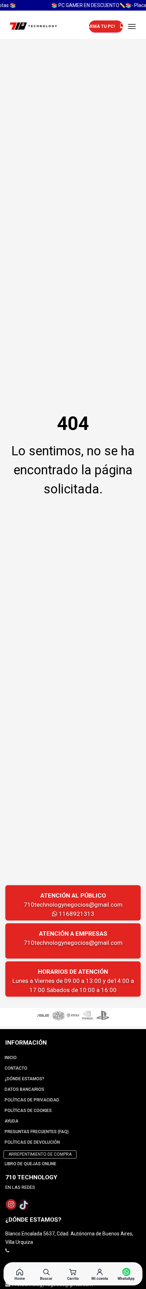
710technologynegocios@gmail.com (73, 904)
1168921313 (75, 913)
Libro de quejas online (30, 1163)
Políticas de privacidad (32, 1100)
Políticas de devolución (32, 1142)
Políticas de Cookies (28, 1110)
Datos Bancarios (24, 1089)
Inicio (11, 1057)
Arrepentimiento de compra (40, 1154)
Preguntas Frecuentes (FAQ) (37, 1131)
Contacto (16, 1068)
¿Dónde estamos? (24, 1078)
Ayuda (11, 1121)
